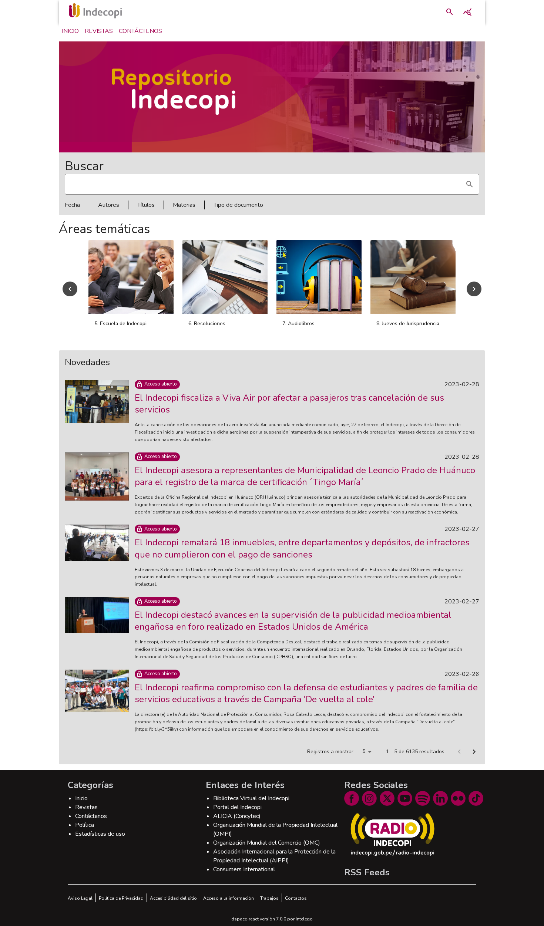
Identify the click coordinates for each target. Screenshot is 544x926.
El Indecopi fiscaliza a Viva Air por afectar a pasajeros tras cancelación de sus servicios (289, 403)
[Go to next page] (474, 751)
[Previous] (70, 289)
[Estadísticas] (467, 12)
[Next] (474, 289)
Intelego (304, 919)
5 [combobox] (363, 751)
